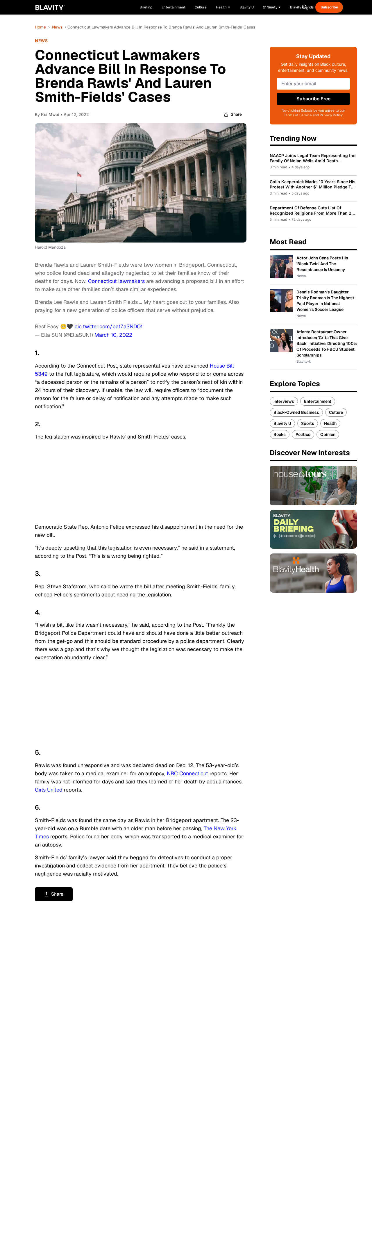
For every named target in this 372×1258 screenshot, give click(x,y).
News (57, 27)
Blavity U (282, 423)
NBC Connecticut (187, 773)
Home (40, 27)
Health (330, 423)
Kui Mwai (50, 114)
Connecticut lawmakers (116, 281)
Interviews (283, 401)
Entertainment (317, 401)
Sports (307, 423)
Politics (303, 434)
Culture (336, 412)
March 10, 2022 (113, 335)
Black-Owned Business (296, 412)
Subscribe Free (313, 99)
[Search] (305, 7)
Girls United (48, 789)
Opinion (327, 434)
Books (279, 434)
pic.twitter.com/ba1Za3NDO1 (108, 326)
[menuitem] (223, 7)
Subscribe (329, 7)
